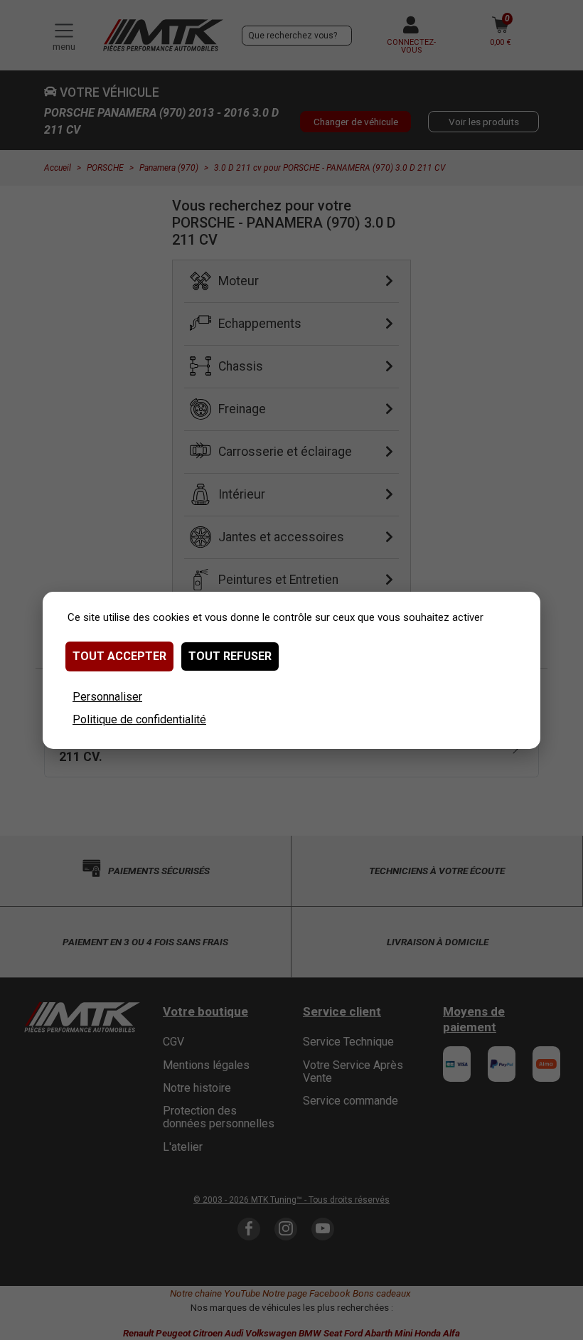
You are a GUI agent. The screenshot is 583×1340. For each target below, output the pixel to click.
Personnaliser (107, 696)
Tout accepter (119, 656)
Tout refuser (230, 656)
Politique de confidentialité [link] (139, 719)
